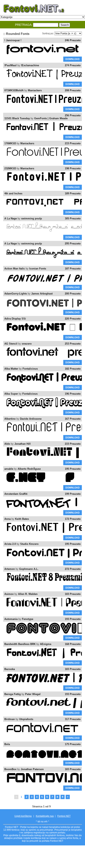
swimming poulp (31, 218)
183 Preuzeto (73, 669)
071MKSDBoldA (14, 90)
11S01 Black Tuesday (17, 118)
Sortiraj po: (48, 33)
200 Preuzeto (73, 293)
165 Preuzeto (73, 594)
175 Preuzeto (73, 744)
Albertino (10, 418)
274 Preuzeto (73, 65)
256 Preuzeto (73, 115)
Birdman (9, 719)
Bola (7, 744)
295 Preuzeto (73, 243)
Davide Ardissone (31, 418)
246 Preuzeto (73, 40)
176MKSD (10, 143)
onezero (27, 343)
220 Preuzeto (73, 318)
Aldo (7, 443)
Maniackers (35, 90)
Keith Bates (22, 518)
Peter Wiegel (33, 694)
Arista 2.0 (10, 543)
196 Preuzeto (73, 393)
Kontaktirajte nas (45, 816)
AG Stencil (10, 343)
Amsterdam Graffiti (15, 493)
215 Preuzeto (73, 143)
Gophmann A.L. (29, 568)
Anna (7, 518)
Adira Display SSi (15, 318)
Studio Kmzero (29, 543)
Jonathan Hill (22, 443)
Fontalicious (30, 368)
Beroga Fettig (12, 694)
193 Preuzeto (73, 619)
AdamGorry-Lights (15, 293)
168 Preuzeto (73, 644)
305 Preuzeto (73, 218)
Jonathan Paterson (32, 769)
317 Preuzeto (73, 719)
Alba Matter (11, 368)
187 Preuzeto (73, 268)
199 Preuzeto (73, 493)
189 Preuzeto (73, 193)
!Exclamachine (30, 65)
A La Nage (10, 218)
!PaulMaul (10, 65)
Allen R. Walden (28, 594)
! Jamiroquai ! (12, 40)
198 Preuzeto (73, 168)
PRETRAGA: (23, 24)
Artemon (9, 568)
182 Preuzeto (73, 368)
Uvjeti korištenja (23, 816)
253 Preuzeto (73, 343)
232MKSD (10, 168)
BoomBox (10, 769)
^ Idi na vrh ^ (42, 821)
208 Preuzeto (73, 90)
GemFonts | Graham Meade (51, 118)
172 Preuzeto (73, 518)
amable (8, 468)
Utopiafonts (26, 719)
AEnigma (45, 644)
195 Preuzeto (73, 468)
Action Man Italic (14, 268)
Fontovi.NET (64, 816)
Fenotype (27, 619)
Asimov (9, 594)
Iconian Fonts (37, 268)
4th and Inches (13, 193)
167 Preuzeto (73, 418)
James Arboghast (42, 293)
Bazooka (9, 669)
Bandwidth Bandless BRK (20, 644)
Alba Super (11, 393)
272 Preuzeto (73, 568)
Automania (11, 619)
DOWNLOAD (72, 59)
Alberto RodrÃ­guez (29, 468)
